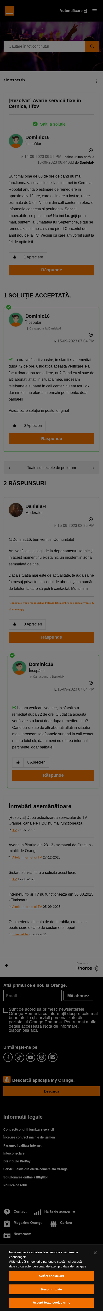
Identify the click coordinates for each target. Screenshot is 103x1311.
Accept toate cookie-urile (51, 1302)
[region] (51, 1278)
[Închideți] (95, 1253)
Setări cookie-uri (51, 1276)
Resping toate (51, 1289)
